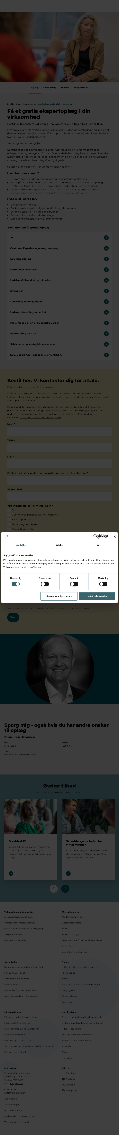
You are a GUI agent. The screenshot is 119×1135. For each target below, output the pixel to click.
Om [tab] (98, 545)
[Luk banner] (115, 537)
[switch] (45, 584)
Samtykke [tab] (21, 545)
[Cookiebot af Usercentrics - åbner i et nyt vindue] (95, 536)
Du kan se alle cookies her (100, 563)
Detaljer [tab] (60, 545)
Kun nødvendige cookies (59, 596)
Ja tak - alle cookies (97, 596)
